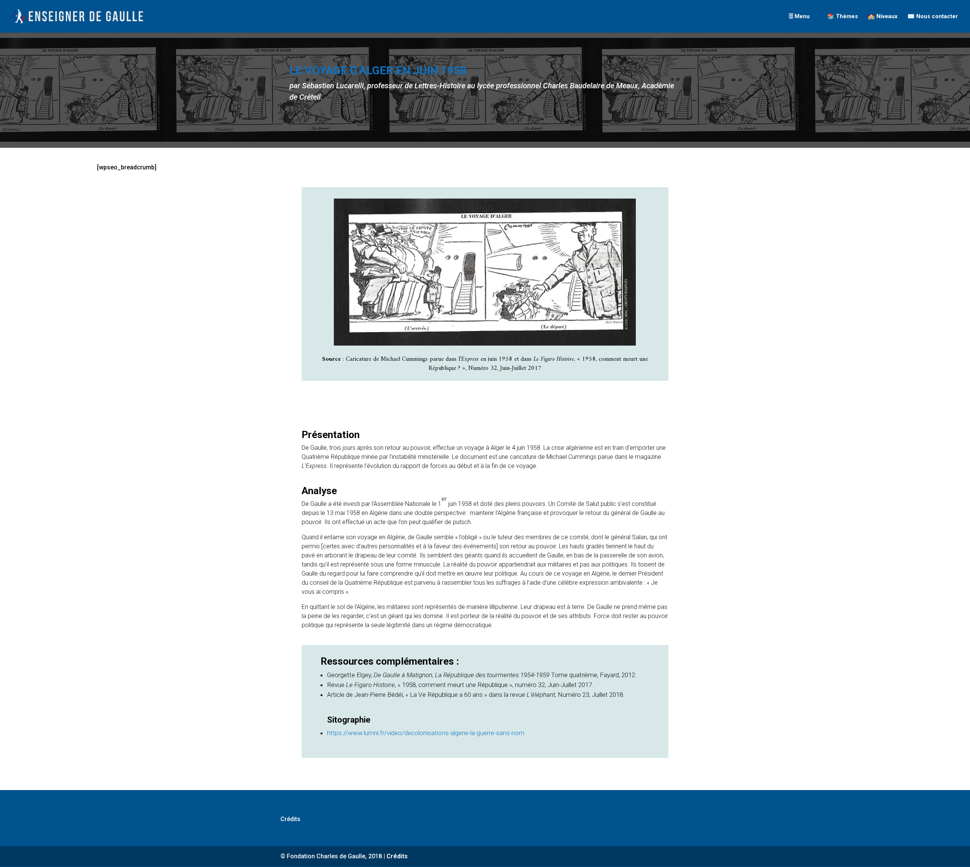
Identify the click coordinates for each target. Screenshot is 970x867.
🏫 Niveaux (883, 17)
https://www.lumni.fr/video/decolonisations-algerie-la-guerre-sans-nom (425, 733)
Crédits (290, 819)
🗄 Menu (799, 17)
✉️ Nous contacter (932, 17)
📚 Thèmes (842, 17)
